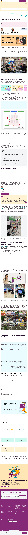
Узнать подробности (5, 486)
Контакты (2, 506)
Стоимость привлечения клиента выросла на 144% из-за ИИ (13, 154)
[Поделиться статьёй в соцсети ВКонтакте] (19, 429)
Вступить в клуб (23, 495)
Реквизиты (2, 507)
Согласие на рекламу (17, 514)
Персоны (14, 460)
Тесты (18, 460)
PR (26, 458)
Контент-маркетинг (17, 458)
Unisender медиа (3, 529)
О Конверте (2, 519)
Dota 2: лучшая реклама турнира (23, 28)
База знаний (9, 506)
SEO (12, 458)
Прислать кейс (2, 525)
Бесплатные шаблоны (24, 507)
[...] (26, 1)
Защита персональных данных (17, 513)
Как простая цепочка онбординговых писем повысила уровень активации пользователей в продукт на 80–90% (13, 160)
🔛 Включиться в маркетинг (13, 530)
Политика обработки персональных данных (17, 508)
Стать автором (2, 524)
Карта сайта (2, 512)
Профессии (10, 460)
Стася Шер (3, 189)
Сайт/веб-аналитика (4, 458)
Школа (8, 505)
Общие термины (4, 456)
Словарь (9, 507)
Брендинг (23, 458)
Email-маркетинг (15, 456)
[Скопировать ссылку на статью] (23, 429)
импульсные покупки (12, 103)
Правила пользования (17, 505)
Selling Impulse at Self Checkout (5, 422)
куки (5, 532)
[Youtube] (2, 530)
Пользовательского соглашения (8, 496)
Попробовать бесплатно (7, 42)
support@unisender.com (10, 519)
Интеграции (23, 511)
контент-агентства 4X (7, 33)
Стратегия (9, 456)
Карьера (2, 511)
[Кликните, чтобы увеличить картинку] (14, 65)
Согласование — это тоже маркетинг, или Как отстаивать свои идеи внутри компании (13, 164)
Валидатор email (24, 506)
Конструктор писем (24, 505)
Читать (1, 520)
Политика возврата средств (17, 511)
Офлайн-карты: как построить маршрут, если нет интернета (13, 151)
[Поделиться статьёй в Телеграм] (16, 429)
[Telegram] (3, 530)
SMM (9, 458)
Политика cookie (17, 509)
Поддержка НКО (10, 511)
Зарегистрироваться (22, 1)
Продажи (24, 456)
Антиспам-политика (17, 506)
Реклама (20, 456)
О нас (1, 505)
